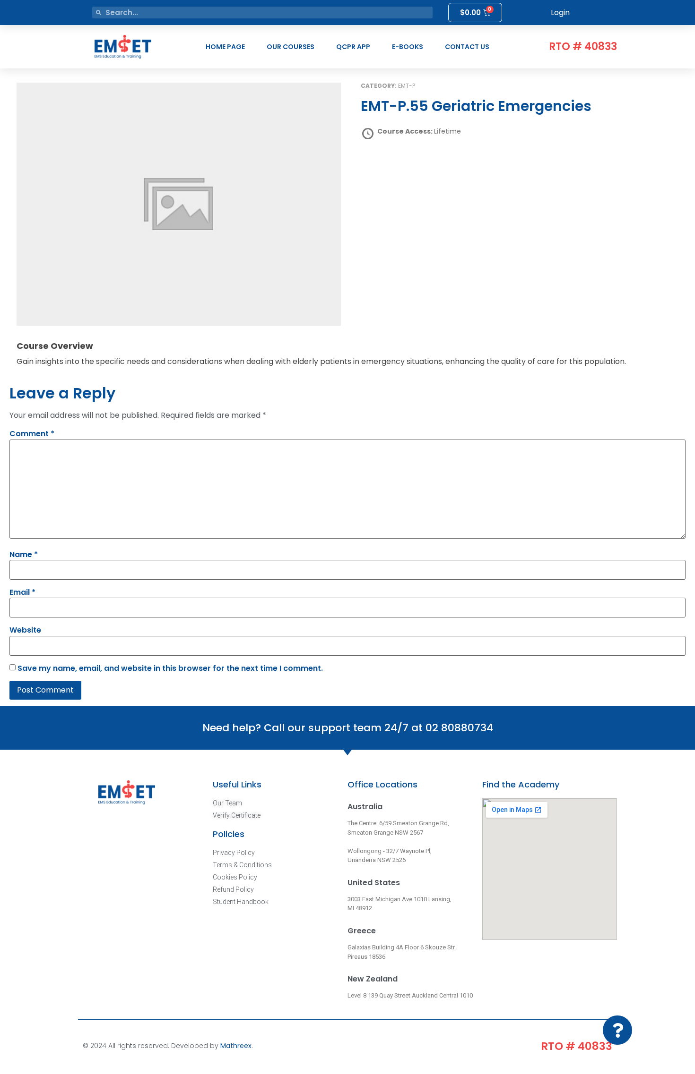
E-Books (407, 46)
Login (560, 12)
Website (25, 630)
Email (22, 592)
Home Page (225, 46)
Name (23, 554)
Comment (31, 434)
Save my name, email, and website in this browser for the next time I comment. (170, 668)
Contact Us (467, 46)
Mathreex (236, 1045)
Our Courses (290, 46)
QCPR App (353, 46)
